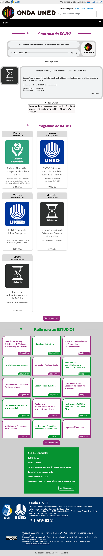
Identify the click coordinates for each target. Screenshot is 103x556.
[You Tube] (47, 520)
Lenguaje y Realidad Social (46, 365)
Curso (76, 9)
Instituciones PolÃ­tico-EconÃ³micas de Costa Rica (75, 406)
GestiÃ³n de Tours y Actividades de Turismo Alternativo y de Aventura (16, 344)
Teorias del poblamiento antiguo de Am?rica (17, 295)
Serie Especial (87, 9)
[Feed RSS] (43, 520)
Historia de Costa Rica (36, 90)
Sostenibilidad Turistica (45, 386)
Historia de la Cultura (44, 344)
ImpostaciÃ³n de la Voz (75, 427)
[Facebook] (34, 520)
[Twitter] (39, 520)
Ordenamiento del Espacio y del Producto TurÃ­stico (75, 385)
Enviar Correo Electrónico (59, 515)
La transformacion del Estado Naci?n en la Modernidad (52, 233)
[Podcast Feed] (52, 520)
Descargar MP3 (51, 61)
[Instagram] (31, 520)
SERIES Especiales (38, 453)
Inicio (5, 23)
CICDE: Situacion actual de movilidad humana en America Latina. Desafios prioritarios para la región (52, 171)
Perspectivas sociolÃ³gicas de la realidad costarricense (75, 365)
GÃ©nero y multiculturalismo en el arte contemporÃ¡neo (45, 406)
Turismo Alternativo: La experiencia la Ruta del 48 (17, 171)
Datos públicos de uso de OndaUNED (37, 543)
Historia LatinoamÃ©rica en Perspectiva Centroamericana (76, 344)
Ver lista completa (51, 318)
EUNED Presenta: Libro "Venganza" (17, 232)
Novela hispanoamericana (16, 365)
